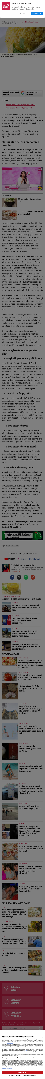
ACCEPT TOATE (22, 1072)
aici (26, 1050)
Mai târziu (23, 13)
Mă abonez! (36, 13)
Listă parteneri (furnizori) (7, 1068)
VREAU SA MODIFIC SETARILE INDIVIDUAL (22, 1076)
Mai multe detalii (10, 1043)
